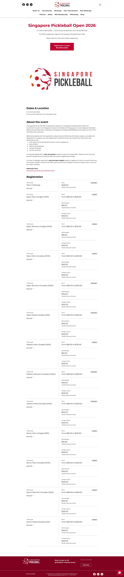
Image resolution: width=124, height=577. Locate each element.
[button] (100, 4)
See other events (62, 47)
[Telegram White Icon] (102, 574)
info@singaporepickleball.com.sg (56, 574)
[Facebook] (23, 4)
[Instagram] (27, 4)
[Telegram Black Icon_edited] (31, 4)
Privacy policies (30, 573)
